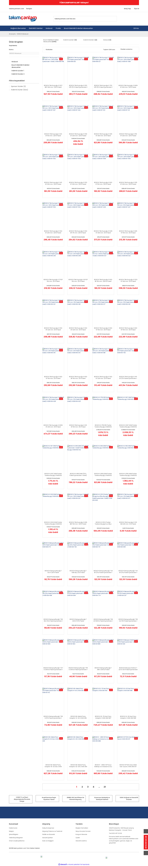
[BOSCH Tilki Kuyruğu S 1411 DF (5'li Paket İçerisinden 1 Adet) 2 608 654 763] (126, 367)
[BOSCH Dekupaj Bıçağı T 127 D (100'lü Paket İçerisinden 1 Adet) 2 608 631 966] (51, 659)
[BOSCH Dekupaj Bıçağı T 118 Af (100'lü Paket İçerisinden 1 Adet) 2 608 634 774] (101, 610)
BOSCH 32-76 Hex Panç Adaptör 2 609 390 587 (103, 717)
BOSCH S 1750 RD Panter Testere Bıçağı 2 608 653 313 (103, 426)
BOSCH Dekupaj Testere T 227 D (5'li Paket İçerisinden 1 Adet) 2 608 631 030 (128, 668)
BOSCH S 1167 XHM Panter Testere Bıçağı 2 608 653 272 (53, 474)
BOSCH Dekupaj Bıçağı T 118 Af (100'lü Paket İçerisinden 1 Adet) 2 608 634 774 (103, 620)
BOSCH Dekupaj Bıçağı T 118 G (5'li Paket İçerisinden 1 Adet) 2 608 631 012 (53, 717)
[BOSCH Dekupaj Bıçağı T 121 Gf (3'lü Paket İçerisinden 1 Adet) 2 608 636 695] (126, 562)
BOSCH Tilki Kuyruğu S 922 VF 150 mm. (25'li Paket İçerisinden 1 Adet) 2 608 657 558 (103, 183)
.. (99, 786)
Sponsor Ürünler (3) (18, 86)
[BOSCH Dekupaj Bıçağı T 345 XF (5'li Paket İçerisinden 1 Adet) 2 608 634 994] (76, 610)
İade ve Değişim (48, 841)
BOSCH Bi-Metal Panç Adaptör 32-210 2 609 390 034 (78, 765)
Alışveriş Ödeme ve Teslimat (52, 831)
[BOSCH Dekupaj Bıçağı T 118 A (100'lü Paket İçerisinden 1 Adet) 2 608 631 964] (76, 659)
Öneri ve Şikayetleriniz (16, 841)
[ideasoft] (62, 864)
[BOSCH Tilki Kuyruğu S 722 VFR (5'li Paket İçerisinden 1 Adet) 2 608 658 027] (101, 76)
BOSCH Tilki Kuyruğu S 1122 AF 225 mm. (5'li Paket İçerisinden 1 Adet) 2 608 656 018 (78, 329)
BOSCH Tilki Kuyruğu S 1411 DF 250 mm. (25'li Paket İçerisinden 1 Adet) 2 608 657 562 (53, 183)
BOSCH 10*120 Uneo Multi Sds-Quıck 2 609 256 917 (128, 765)
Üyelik (78, 838)
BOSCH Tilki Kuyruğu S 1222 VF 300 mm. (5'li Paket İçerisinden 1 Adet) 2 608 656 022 (128, 280)
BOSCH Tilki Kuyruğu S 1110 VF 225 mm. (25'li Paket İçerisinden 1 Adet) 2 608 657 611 (128, 135)
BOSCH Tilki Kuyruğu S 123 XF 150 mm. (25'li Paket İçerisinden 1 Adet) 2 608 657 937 (53, 135)
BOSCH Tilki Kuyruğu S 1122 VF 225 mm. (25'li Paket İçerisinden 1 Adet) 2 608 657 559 (78, 183)
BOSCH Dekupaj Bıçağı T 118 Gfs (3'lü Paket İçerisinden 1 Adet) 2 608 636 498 (53, 620)
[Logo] (23, 19)
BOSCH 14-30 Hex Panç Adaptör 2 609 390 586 (128, 717)
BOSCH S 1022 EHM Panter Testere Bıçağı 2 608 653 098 (53, 523)
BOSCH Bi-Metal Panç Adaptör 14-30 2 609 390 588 (78, 717)
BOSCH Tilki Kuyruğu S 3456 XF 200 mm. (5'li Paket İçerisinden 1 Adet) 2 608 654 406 (53, 426)
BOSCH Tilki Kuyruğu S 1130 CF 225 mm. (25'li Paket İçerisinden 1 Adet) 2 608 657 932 (78, 135)
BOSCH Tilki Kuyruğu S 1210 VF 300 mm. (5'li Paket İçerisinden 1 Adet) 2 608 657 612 (103, 135)
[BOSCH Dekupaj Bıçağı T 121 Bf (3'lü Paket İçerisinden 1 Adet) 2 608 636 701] (101, 562)
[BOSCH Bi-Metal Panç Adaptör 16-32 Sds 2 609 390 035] (51, 756)
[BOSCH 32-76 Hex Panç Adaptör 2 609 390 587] (101, 707)
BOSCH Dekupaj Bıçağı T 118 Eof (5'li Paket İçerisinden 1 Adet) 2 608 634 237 (128, 620)
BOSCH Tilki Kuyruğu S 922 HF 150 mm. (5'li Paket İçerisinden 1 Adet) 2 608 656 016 (128, 329)
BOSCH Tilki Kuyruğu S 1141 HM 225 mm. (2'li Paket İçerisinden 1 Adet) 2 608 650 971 (128, 523)
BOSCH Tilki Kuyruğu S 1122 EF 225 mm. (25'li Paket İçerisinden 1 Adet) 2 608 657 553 (53, 232)
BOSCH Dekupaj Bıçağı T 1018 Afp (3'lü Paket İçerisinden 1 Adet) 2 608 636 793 (78, 571)
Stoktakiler (49, 49)
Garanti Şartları (47, 838)
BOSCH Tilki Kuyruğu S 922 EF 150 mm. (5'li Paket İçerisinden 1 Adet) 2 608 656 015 (53, 377)
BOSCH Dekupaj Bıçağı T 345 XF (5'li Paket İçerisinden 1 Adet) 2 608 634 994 (78, 620)
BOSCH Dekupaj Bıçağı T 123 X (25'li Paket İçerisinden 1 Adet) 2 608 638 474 (53, 571)
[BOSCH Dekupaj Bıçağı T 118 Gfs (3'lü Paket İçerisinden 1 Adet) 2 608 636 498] (51, 610)
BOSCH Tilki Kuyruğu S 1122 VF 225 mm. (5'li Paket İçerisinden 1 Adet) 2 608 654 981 (103, 377)
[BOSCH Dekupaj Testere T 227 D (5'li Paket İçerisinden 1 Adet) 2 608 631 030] (126, 659)
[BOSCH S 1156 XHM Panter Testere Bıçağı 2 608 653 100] (126, 465)
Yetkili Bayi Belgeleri (16, 838)
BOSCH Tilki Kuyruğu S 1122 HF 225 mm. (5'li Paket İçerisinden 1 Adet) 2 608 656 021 (53, 329)
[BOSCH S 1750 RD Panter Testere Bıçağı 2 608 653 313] (101, 416)
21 (105, 786)
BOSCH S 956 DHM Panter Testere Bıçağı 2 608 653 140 (103, 474)
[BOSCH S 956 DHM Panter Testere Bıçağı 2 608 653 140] (101, 465)
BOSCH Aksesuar (22, 34)
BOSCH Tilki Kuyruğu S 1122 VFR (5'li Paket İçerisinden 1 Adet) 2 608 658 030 (78, 86)
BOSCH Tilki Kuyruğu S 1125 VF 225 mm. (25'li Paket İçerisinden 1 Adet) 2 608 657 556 (128, 183)
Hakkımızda (13, 828)
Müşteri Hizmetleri (82, 828)
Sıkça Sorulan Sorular (83, 831)
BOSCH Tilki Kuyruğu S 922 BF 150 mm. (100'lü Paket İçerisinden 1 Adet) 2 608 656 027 (103, 280)
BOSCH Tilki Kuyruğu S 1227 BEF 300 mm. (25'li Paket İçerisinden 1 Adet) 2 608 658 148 (53, 86)
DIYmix (136, 28)
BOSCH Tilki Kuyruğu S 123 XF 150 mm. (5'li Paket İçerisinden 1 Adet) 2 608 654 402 (78, 426)
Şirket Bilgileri (13, 834)
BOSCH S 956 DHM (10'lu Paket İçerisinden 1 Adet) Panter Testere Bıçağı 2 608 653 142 (78, 474)
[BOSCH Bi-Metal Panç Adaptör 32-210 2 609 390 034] (76, 756)
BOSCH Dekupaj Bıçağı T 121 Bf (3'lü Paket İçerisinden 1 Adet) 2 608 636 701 (103, 571)
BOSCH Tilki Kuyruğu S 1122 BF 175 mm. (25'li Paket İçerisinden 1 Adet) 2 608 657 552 (78, 232)
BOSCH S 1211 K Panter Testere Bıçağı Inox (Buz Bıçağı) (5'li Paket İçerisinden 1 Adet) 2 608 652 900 (103, 523)
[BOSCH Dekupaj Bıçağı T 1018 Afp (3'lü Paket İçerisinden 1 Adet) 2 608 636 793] (76, 562)
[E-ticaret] (73, 864)
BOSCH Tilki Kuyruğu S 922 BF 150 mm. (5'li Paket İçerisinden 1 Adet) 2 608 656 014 (78, 377)
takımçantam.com (16, 9)
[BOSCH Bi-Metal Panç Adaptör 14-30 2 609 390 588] (76, 707)
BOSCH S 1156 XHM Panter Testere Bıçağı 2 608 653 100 (128, 474)
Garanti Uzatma (81, 841)
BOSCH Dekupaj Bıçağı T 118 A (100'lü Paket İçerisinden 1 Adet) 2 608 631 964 (78, 668)
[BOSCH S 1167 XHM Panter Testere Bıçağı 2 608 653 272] (51, 465)
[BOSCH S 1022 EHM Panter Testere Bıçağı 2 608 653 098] (51, 513)
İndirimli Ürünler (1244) (19, 90)
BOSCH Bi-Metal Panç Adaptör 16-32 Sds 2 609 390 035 (53, 765)
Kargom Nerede (81, 834)
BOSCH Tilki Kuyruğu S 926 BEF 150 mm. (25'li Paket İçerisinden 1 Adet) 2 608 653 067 (78, 523)
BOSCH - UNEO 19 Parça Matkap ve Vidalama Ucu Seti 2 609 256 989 (103, 765)
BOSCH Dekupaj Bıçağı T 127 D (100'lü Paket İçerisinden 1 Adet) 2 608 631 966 (53, 668)
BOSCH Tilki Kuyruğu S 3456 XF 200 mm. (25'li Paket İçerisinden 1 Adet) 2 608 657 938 (128, 86)
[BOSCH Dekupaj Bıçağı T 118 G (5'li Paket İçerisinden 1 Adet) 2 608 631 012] (51, 707)
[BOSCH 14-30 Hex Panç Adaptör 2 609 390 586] (126, 707)
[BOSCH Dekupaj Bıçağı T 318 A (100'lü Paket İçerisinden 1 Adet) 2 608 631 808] (101, 659)
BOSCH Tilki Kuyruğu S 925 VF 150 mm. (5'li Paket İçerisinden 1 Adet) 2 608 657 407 (128, 232)
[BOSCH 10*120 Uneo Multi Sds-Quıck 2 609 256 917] (126, 756)
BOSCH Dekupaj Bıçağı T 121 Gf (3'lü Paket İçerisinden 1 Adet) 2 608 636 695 (128, 571)
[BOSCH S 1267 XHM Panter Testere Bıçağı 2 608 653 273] (126, 416)
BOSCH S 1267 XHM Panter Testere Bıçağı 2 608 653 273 (128, 426)
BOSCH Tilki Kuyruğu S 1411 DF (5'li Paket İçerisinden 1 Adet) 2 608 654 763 (128, 377)
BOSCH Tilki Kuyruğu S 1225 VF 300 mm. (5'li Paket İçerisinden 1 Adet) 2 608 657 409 (103, 232)
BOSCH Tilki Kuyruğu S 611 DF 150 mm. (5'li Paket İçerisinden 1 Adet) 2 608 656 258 (78, 280)
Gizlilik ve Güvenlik (48, 834)
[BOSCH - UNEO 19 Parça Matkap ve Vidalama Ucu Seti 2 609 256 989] (101, 756)
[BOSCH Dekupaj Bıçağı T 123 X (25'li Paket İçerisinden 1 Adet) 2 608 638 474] (51, 562)
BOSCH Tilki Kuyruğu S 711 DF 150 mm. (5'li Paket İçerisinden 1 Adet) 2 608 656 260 (53, 280)
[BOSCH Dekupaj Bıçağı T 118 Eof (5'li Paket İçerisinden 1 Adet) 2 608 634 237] (126, 610)
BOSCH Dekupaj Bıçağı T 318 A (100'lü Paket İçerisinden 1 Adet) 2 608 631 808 (103, 668)
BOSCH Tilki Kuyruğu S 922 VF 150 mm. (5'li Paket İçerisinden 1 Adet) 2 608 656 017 (103, 329)
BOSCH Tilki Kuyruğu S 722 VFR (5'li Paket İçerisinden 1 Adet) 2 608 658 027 (103, 86)
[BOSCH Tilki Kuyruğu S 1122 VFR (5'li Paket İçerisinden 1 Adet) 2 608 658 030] (76, 76)
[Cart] (136, 18)
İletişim (29, 9)
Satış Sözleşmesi (48, 828)
